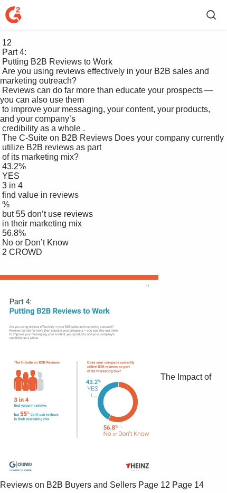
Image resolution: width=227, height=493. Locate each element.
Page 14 (188, 484)
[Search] (211, 14)
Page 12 (154, 484)
